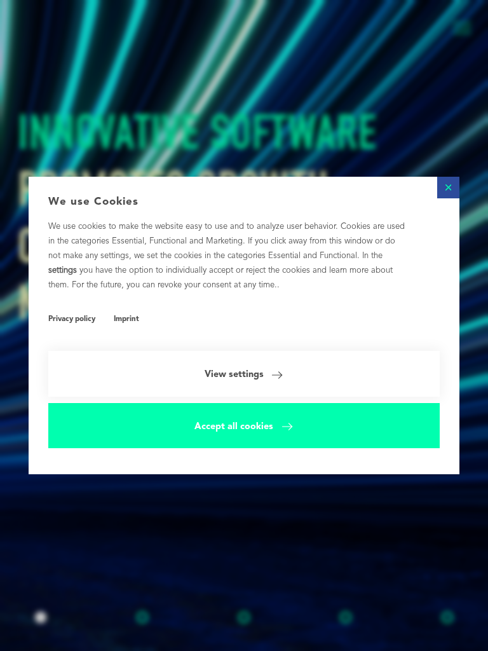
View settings (234, 374)
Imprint (126, 319)
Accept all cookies (233, 426)
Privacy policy (71, 319)
